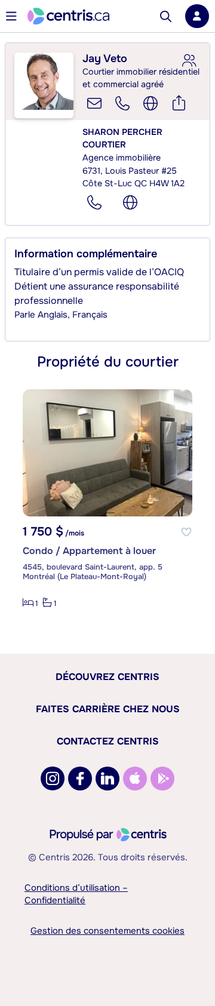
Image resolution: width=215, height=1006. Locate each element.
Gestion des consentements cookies (107, 931)
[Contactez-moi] (94, 103)
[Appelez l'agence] (94, 202)
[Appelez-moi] (122, 103)
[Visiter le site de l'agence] (130, 202)
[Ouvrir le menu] (11, 16)
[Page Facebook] (80, 778)
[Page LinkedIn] (107, 778)
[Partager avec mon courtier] (189, 61)
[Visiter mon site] (150, 103)
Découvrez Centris (107, 676)
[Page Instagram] (52, 778)
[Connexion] (197, 16)
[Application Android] (162, 778)
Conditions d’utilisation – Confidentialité (76, 894)
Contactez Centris (108, 741)
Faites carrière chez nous (108, 709)
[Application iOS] (135, 778)
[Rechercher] (165, 16)
